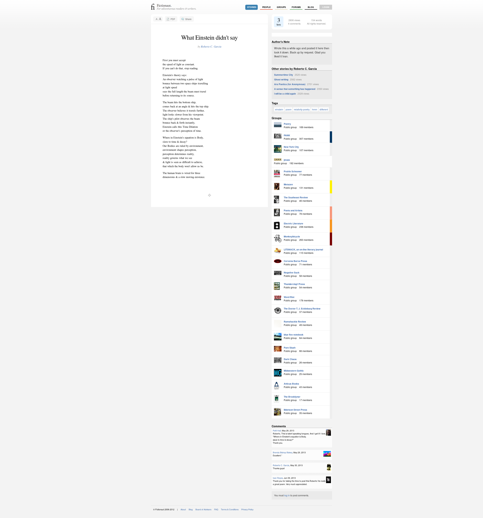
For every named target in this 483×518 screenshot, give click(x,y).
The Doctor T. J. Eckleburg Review (302, 308)
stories (251, 7)
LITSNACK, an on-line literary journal (303, 249)
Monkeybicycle (292, 236)
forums (296, 7)
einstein (279, 109)
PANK (287, 135)
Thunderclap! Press (294, 284)
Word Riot (289, 297)
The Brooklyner (292, 396)
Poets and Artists (293, 210)
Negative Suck (291, 272)
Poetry (287, 123)
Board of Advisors (203, 509)
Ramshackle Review (295, 321)
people (266, 7)
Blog (311, 7)
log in (287, 495)
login (325, 7)
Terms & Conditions (229, 509)
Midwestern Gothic (294, 370)
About (183, 509)
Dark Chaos (290, 359)
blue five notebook (293, 334)
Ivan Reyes (278, 477)
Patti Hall (277, 430)
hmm (314, 109)
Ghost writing (281, 79)
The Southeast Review (296, 197)
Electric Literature (293, 223)
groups (281, 7)
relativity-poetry (302, 109)
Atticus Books (291, 383)
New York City (291, 147)
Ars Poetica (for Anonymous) (289, 84)
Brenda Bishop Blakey (282, 452)
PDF (173, 19)
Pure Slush (289, 347)
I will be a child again (285, 93)
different (324, 109)
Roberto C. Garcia (211, 46)
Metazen (288, 184)
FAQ (216, 509)
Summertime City (283, 74)
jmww (287, 160)
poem (288, 109)
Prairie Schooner (293, 171)
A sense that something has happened (294, 89)
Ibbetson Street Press (295, 409)
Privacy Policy (247, 509)
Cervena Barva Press (295, 261)
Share (188, 19)
